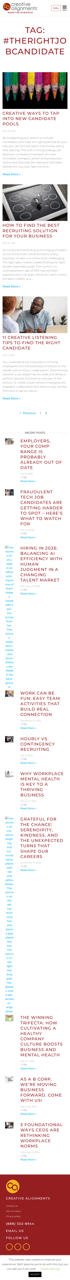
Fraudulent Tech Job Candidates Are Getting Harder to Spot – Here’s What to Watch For (41, 507)
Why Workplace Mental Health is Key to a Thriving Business (42, 784)
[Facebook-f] (9, 1246)
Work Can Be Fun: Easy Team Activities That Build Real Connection (40, 704)
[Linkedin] (26, 1246)
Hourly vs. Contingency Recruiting (37, 744)
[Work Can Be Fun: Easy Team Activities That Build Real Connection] (9, 693)
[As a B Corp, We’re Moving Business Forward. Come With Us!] (9, 1079)
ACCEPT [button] (35, 1274)
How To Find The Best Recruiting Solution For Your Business (31, 230)
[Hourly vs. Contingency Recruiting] (9, 739)
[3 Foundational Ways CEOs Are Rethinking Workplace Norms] (9, 1125)
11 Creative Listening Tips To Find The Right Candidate (31, 343)
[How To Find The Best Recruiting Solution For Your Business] (35, 202)
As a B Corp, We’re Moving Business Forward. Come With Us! (41, 1090)
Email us (15, 1231)
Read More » (12, 174)
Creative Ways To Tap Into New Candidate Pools (31, 118)
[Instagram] (17, 1246)
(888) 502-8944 (20, 1224)
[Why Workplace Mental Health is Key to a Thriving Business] (9, 774)
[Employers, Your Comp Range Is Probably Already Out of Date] (9, 441)
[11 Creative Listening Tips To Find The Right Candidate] (35, 314)
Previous (29, 413)
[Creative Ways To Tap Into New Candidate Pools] (35, 90)
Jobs (56, 8)
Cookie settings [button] (50, 1268)
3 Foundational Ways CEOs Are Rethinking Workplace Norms (41, 1135)
